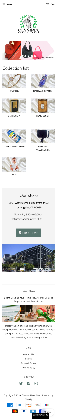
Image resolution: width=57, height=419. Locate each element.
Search (28, 358)
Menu (9, 4)
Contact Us (28, 354)
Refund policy (28, 367)
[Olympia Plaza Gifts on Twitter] (21, 384)
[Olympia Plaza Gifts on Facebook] (28, 384)
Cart (52, 4)
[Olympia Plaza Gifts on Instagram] (36, 384)
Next (47, 50)
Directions (30, 233)
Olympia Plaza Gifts (31, 395)
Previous (9, 50)
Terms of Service (28, 363)
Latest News (28, 291)
